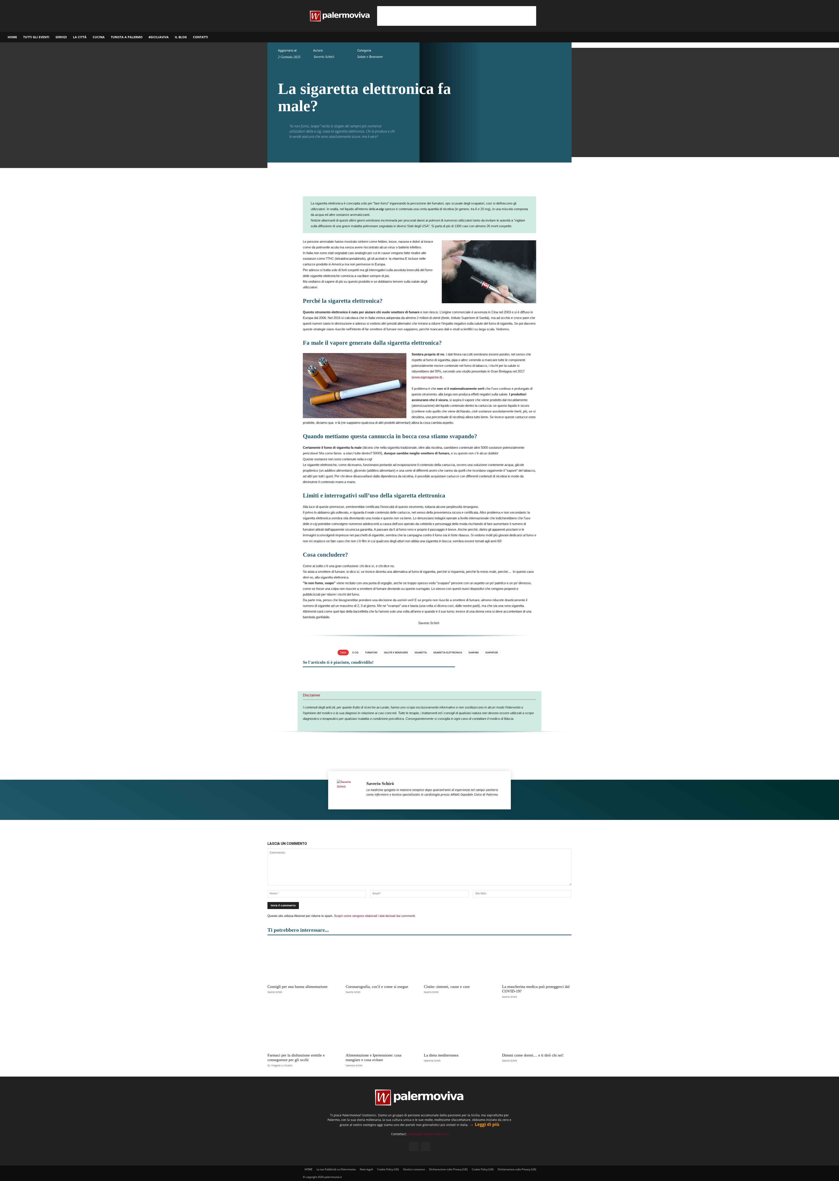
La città (80, 37)
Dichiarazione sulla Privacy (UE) (448, 1169)
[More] (433, 676)
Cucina (99, 37)
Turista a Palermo (126, 37)
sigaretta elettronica (447, 652)
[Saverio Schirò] (349, 790)
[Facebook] (814, 37)
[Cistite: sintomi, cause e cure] (458, 961)
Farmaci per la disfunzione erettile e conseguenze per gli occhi (296, 1057)
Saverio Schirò (324, 57)
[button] (834, 37)
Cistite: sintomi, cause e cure (447, 986)
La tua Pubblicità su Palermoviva (336, 1169)
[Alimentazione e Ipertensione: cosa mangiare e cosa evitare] (380, 1029)
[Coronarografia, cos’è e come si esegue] (380, 961)
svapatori (491, 652)
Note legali (366, 1169)
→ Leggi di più (484, 1124)
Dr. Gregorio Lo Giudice (279, 1065)
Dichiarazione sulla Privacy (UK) (517, 1169)
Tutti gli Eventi (36, 37)
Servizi (61, 37)
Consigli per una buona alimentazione (297, 986)
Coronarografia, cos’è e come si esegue (377, 986)
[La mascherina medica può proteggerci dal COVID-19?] (537, 961)
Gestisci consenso (414, 1169)
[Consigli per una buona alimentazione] (302, 961)
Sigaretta (420, 652)
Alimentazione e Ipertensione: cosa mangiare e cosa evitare (373, 1057)
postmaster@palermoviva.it (428, 1134)
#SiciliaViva (159, 37)
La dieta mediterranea (441, 1055)
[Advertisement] (456, 16)
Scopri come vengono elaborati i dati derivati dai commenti (374, 916)
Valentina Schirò (354, 1065)
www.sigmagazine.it (427, 377)
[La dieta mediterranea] (458, 1029)
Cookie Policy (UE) (388, 1169)
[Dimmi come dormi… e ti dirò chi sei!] (537, 1029)
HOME (12, 37)
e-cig (355, 652)
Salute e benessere (396, 652)
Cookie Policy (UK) (483, 1169)
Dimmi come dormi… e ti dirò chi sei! (532, 1055)
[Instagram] (821, 37)
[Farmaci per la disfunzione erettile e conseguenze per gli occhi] (302, 1029)
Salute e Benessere (370, 57)
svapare (473, 652)
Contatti (200, 37)
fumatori (371, 652)
